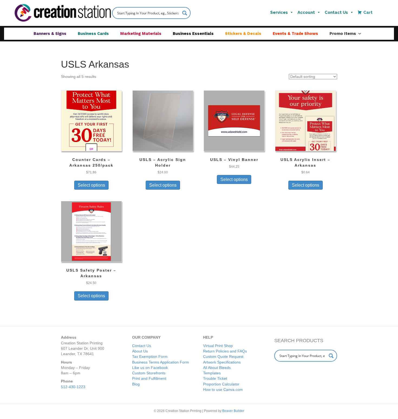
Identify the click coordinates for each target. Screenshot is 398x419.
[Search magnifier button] (184, 13)
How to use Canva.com (223, 389)
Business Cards (93, 33)
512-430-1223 (73, 387)
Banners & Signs (50, 33)
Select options (91, 185)
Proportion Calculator (221, 384)
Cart (368, 12)
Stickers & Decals (243, 33)
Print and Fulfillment (149, 378)
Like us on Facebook (150, 367)
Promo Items (343, 33)
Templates (212, 373)
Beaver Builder (233, 411)
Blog (136, 384)
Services (279, 12)
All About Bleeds (217, 367)
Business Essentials (193, 33)
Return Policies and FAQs (225, 351)
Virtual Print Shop (218, 346)
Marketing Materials (140, 33)
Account (306, 12)
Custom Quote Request (223, 356)
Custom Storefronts (148, 373)
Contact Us (336, 12)
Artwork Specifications (222, 362)
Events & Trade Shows (295, 33)
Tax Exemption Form (150, 356)
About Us (140, 351)
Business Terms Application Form (160, 362)
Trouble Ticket (215, 378)
